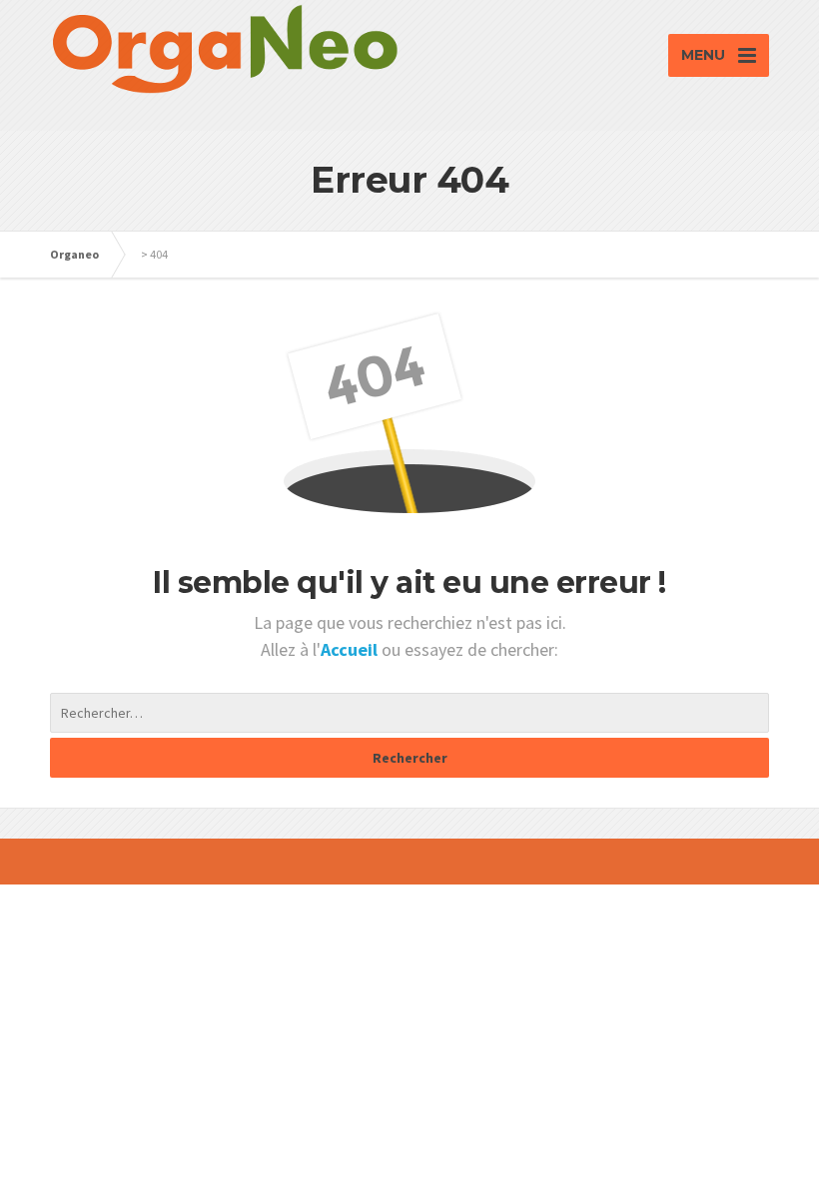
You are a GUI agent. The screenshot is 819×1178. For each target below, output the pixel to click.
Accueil (351, 649)
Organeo (74, 254)
